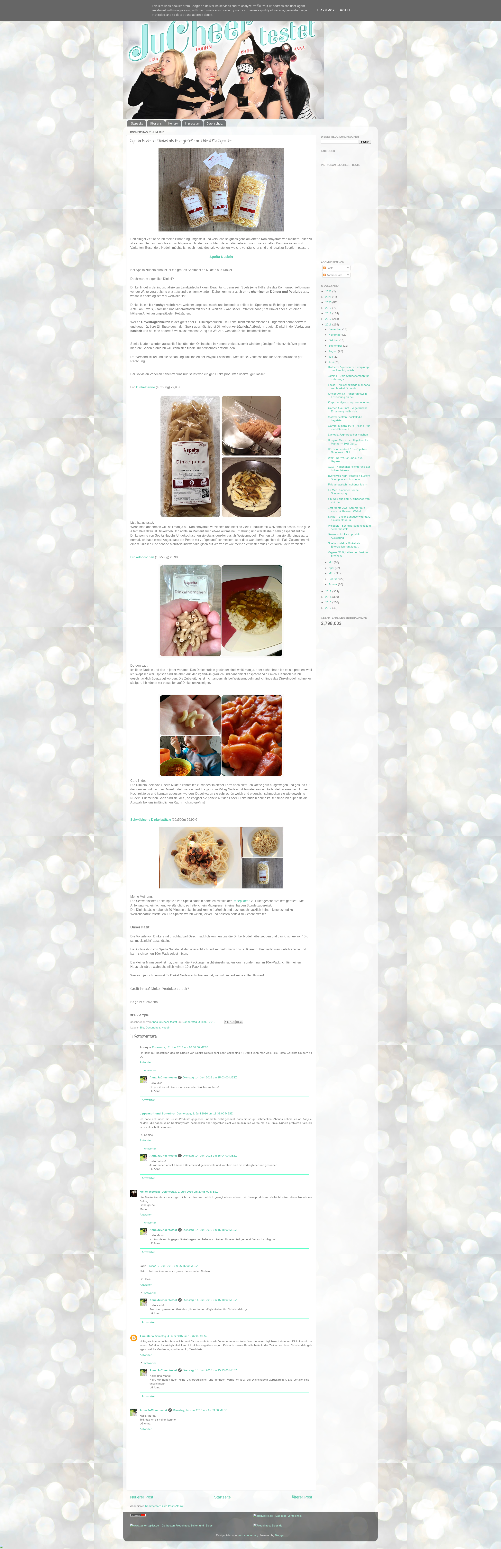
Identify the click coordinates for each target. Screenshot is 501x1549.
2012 (328, 607)
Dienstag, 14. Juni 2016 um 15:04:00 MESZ (210, 1155)
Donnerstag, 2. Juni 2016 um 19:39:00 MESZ (205, 1113)
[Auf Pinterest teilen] (241, 1022)
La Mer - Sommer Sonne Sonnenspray (343, 491)
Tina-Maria (147, 1336)
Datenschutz (214, 123)
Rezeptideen (241, 901)
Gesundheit (153, 1027)
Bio (142, 1027)
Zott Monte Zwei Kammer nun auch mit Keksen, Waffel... (346, 509)
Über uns (156, 123)
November (335, 334)
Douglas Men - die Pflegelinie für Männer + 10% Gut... (348, 441)
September (336, 345)
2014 (328, 596)
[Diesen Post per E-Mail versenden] (226, 1022)
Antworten (146, 1062)
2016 (328, 324)
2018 (328, 313)
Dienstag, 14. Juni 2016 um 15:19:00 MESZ (210, 1370)
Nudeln (165, 1027)
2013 (328, 602)
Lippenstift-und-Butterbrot (157, 1113)
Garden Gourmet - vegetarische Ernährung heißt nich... (348, 409)
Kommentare (334, 275)
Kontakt (173, 123)
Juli (331, 356)
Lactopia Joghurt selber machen (348, 434)
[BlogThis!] (230, 1022)
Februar (334, 578)
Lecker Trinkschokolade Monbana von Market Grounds (349, 386)
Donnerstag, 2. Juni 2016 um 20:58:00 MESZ (190, 1191)
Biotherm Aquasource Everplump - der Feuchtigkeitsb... (349, 368)
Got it (345, 10)
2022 (328, 291)
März (332, 573)
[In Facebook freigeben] (237, 1022)
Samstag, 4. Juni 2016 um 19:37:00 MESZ (181, 1336)
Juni (331, 362)
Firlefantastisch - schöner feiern (347, 484)
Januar (333, 584)
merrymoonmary (248, 1535)
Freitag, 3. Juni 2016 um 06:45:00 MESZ (173, 1265)
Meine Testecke (150, 1191)
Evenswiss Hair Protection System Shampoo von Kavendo (349, 477)
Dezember (335, 329)
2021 (328, 296)
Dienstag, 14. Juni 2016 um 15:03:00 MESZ (210, 1077)
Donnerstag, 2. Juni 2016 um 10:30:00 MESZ (180, 1047)
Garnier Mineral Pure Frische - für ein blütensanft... (349, 427)
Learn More (326, 10)
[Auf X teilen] (234, 1022)
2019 (328, 307)
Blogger (279, 1535)
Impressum (192, 123)
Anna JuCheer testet (163, 1077)
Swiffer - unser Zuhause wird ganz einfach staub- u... (349, 518)
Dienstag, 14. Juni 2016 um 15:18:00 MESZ (210, 1229)
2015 (328, 591)
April (332, 567)
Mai (331, 562)
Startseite (137, 123)
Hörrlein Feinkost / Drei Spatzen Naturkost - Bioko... (348, 450)
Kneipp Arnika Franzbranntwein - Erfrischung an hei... (348, 395)
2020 (328, 302)
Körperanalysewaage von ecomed (349, 402)
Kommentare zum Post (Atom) (164, 1505)
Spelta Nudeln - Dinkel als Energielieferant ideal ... (344, 545)
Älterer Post (302, 1497)
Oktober (334, 340)
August (333, 351)
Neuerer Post (141, 1497)
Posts (329, 267)
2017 (328, 318)
